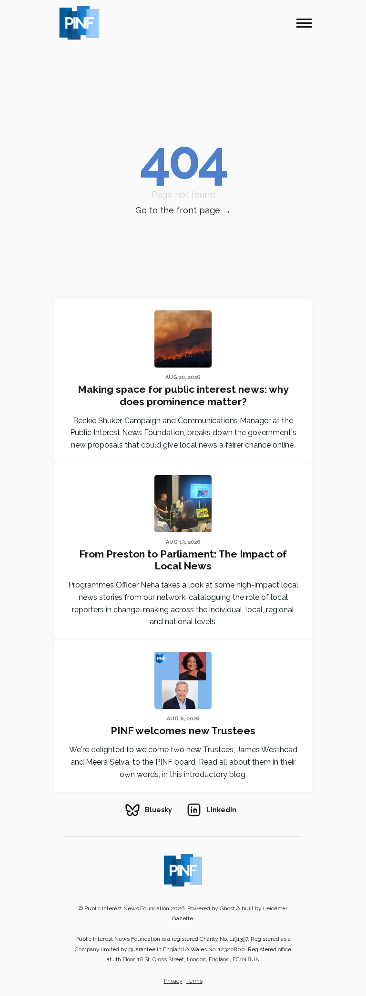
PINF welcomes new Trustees (183, 731)
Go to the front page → (183, 210)
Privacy (173, 980)
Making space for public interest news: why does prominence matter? (183, 395)
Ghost (228, 908)
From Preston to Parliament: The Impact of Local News (183, 560)
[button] (304, 22)
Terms (194, 980)
